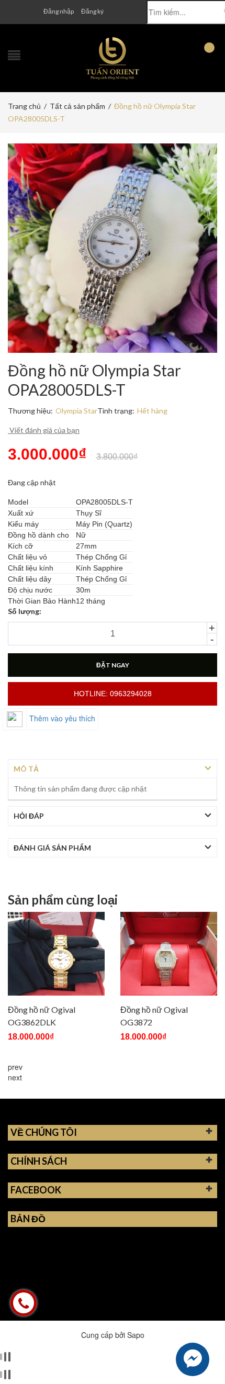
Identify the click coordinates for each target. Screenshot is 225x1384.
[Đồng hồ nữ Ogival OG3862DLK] (56, 954)
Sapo (135, 1335)
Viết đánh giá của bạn (44, 430)
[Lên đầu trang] (204, 1352)
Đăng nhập (58, 11)
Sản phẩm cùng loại (63, 900)
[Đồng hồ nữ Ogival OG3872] (168, 954)
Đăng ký (92, 11)
